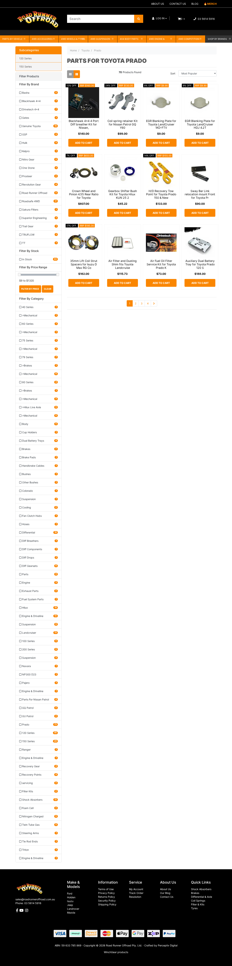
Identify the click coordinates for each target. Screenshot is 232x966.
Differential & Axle (201, 896)
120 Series (25, 58)
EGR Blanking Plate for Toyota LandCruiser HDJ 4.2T (200, 124)
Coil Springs (198, 900)
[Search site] (138, 19)
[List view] (76, 74)
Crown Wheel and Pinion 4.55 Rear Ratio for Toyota (83, 194)
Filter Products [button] (29, 76)
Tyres (194, 908)
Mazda (71, 912)
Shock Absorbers (201, 889)
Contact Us (166, 896)
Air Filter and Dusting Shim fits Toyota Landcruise (122, 264)
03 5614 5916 (206, 18)
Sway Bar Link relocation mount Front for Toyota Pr (200, 194)
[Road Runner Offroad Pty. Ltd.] (38, 17)
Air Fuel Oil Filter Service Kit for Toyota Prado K (161, 264)
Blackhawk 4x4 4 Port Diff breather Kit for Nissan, (84, 124)
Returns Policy (106, 896)
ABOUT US (157, 3)
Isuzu (70, 901)
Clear (47, 289)
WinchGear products (116, 952)
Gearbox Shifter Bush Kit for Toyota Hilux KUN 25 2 (122, 194)
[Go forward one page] (154, 303)
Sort (172, 73)
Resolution (135, 896)
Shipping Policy (107, 904)
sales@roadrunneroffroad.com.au (35, 899)
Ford (69, 893)
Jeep (70, 904)
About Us (165, 889)
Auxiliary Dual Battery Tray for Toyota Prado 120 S (200, 264)
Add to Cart (83, 142)
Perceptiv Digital (167, 945)
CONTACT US (177, 3)
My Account (136, 889)
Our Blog (165, 892)
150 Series (25, 66)
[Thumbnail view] (70, 74)
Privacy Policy (106, 892)
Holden (71, 897)
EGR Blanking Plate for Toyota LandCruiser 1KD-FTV (161, 124)
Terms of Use (106, 889)
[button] (159, 18)
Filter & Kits (197, 904)
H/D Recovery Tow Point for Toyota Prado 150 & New (161, 194)
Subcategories (29, 50)
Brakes (195, 892)
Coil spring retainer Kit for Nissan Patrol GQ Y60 (122, 124)
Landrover (73, 908)
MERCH (212, 3)
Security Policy (107, 900)
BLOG (194, 3)
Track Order (136, 892)
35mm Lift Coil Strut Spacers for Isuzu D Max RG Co (83, 264)
